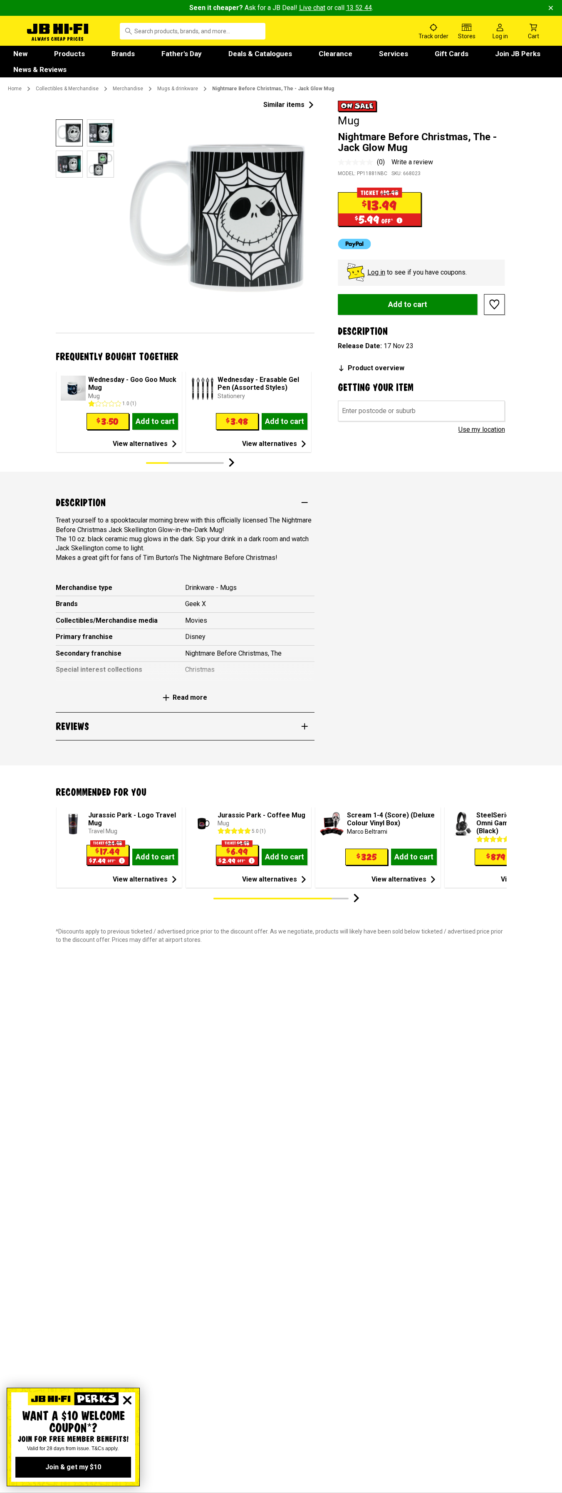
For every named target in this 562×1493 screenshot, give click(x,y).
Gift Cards (451, 54)
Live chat (312, 8)
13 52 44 (359, 8)
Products (69, 54)
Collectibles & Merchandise (67, 89)
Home (15, 89)
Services (393, 54)
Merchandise (128, 89)
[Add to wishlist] (494, 304)
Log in (376, 272)
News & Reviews (40, 69)
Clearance (335, 54)
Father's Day (181, 54)
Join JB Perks (517, 54)
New (20, 54)
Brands (123, 54)
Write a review (412, 162)
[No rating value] (357, 162)
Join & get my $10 (73, 1467)
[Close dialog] (127, 1400)
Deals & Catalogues (260, 54)
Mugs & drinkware (177, 89)
